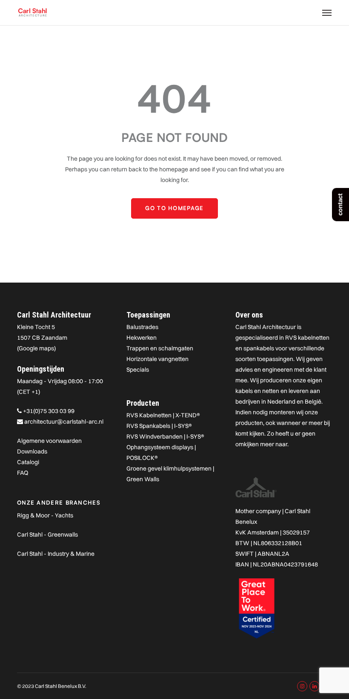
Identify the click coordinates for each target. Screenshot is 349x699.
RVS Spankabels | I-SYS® (159, 426)
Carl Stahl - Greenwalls (47, 534)
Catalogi (28, 462)
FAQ (22, 473)
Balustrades (142, 327)
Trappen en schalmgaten (159, 348)
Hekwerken (141, 337)
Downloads (32, 451)
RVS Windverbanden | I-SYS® (165, 436)
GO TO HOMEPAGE (174, 208)
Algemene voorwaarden (49, 441)
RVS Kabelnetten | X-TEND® (163, 415)
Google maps (36, 348)
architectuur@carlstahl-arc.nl (63, 421)
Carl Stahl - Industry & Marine (55, 553)
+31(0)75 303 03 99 (48, 411)
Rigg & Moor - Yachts (45, 515)
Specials (137, 369)
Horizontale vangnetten (157, 359)
